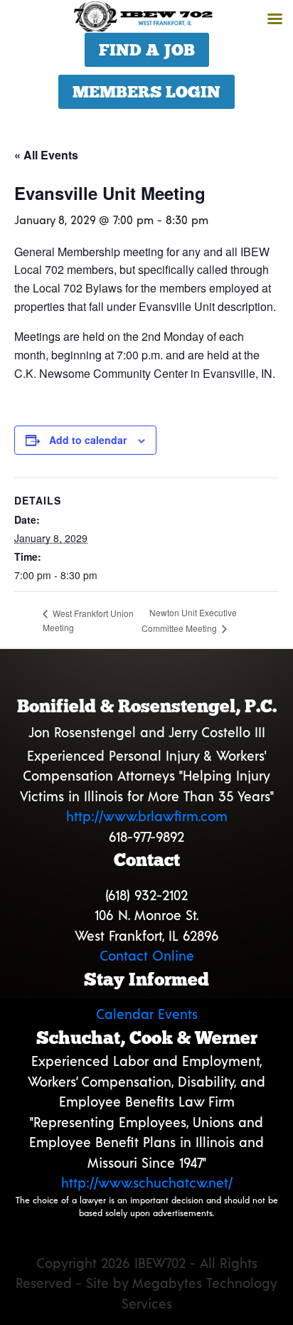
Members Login (146, 92)
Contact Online (147, 955)
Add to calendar (88, 440)
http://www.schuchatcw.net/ (147, 1182)
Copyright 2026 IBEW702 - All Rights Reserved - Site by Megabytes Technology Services (146, 1283)
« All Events (46, 155)
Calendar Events (147, 1013)
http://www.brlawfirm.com (147, 816)
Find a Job (147, 50)
